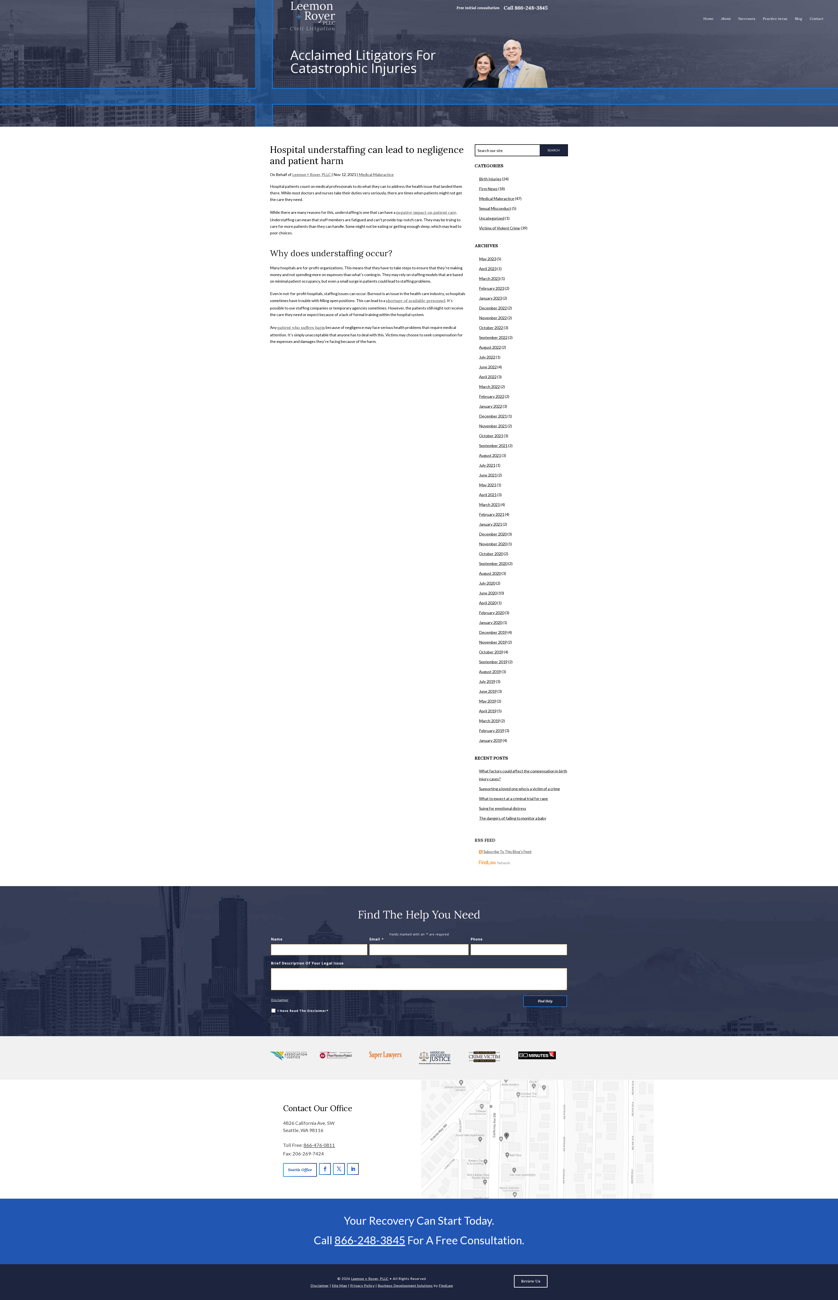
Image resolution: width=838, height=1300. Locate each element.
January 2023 (490, 298)
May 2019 (487, 701)
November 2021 (493, 426)
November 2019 (493, 642)
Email (376, 939)
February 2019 (491, 730)
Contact (816, 18)
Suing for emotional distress (502, 808)
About (726, 18)
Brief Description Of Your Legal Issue (307, 963)
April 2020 (487, 602)
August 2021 (490, 455)
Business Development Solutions (405, 1285)
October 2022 (491, 327)
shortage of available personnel (415, 300)
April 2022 (487, 376)
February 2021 (491, 514)
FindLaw (446, 1285)
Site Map (339, 1285)
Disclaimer (280, 1000)
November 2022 (493, 317)
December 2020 (493, 534)
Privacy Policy (362, 1285)
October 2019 (491, 652)
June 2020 (488, 593)
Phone (477, 939)
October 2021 (491, 435)
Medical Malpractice (376, 174)
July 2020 (487, 583)
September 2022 (493, 337)
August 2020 (490, 573)
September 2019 (493, 661)
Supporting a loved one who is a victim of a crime (519, 788)
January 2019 (490, 740)
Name (277, 939)
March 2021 (489, 504)
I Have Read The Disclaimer (303, 1011)
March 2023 (489, 278)
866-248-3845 (531, 7)
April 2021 (487, 494)
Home (708, 18)
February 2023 (491, 288)
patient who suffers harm (301, 327)
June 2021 (488, 475)
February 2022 (491, 396)
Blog (798, 18)
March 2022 (489, 386)
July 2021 (487, 465)
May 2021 (487, 484)
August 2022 (490, 347)
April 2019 (487, 711)
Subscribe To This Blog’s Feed (507, 851)
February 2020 (491, 612)
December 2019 (493, 632)
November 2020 (493, 543)
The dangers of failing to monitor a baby (512, 818)
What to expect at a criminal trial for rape (513, 798)
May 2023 (487, 258)
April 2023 (487, 268)
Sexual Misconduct (495, 208)
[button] (831, 1293)
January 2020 (490, 622)
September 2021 (493, 445)
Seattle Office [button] (300, 1169)
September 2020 (493, 563)
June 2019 (488, 691)
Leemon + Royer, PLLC (311, 174)
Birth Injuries (490, 178)
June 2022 (488, 367)
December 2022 (493, 308)
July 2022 (487, 357)
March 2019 (489, 720)
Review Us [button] (530, 1281)
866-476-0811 (319, 1145)
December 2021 (493, 416)
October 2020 (491, 553)
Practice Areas (775, 18)
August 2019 (490, 671)
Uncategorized (491, 218)
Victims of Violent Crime (499, 228)
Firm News (488, 188)
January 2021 (490, 524)
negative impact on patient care (426, 212)
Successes (746, 18)
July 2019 (487, 681)
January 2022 (490, 406)
